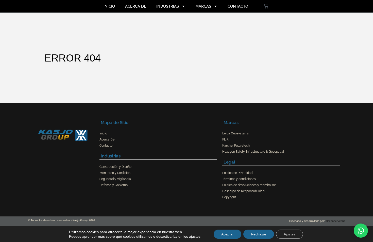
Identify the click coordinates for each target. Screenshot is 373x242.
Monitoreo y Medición (114, 173)
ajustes (194, 236)
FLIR (225, 139)
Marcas (203, 6)
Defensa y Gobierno (113, 185)
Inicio (109, 6)
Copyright (229, 197)
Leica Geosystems (235, 133)
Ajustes (289, 234)
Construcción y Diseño (115, 167)
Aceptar (227, 234)
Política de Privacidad (237, 173)
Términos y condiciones (239, 179)
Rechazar (258, 234)
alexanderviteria (335, 221)
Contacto (238, 6)
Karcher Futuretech (236, 145)
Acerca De (135, 6)
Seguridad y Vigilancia (115, 179)
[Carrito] (266, 6)
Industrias (167, 6)
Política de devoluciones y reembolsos (249, 185)
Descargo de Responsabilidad (243, 191)
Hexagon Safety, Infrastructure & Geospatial (253, 151)
